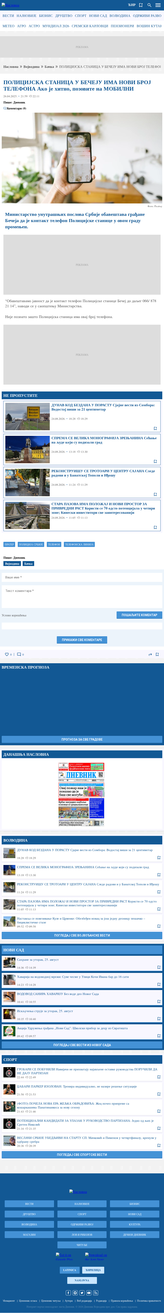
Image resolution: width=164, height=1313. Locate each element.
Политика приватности (149, 1300)
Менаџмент (9, 1300)
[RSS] (95, 1292)
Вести (8, 15)
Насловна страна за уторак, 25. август (82, 794)
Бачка (49, 66)
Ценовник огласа (28, 1300)
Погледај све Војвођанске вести (82, 935)
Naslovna (82, 1280)
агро (21, 26)
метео (9, 26)
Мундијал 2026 (55, 26)
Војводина (120, 15)
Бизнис (46, 15)
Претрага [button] (149, 5)
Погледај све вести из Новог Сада (82, 1045)
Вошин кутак (150, 26)
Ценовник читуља (50, 1300)
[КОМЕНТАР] (19, 654)
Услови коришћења (14, 615)
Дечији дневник (134, 1234)
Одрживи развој (148, 15)
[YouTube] (88, 1292)
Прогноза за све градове (82, 739)
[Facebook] (68, 1292)
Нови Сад (98, 15)
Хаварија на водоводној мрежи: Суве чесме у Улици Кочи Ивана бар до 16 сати (82, 980)
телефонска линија (79, 544)
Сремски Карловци (90, 26)
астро (34, 26)
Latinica (69, 1270)
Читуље (82, 1245)
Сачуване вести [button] (141, 5)
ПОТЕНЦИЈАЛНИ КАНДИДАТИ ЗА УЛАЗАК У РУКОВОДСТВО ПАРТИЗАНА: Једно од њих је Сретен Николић (82, 1124)
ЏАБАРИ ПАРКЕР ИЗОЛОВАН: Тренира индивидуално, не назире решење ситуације (82, 1090)
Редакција (101, 1300)
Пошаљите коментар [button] (139, 615)
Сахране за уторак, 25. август (82, 963)
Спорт (80, 15)
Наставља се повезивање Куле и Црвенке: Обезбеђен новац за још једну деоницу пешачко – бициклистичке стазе (82, 922)
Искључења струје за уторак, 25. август (82, 1014)
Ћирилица (93, 1270)
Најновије (27, 15)
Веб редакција (84, 1300)
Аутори (69, 1300)
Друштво (63, 15)
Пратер (9, 544)
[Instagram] (75, 1292)
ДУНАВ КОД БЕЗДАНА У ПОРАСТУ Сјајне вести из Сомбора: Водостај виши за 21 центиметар (82, 416)
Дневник (19, 102)
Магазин (29, 1234)
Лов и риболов (82, 1234)
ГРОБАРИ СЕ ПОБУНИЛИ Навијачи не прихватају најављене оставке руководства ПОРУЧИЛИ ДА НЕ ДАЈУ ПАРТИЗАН (82, 1072)
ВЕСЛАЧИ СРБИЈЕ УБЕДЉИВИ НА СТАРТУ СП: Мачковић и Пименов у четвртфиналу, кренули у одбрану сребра (82, 1141)
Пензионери (122, 26)
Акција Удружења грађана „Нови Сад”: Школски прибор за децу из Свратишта (82, 1031)
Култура (135, 1224)
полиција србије (31, 544)
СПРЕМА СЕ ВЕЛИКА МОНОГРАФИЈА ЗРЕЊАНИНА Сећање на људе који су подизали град (82, 449)
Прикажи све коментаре (82, 640)
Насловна (10, 66)
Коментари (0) (16, 108)
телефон (54, 544)
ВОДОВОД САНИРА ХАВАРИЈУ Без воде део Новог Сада (82, 997)
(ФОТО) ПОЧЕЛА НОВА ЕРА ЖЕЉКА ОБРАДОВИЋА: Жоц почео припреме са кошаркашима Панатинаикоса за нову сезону (82, 1107)
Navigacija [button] (158, 5)
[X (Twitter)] (82, 1292)
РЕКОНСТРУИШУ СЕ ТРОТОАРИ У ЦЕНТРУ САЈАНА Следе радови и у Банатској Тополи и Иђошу (82, 482)
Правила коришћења (122, 1300)
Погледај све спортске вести (82, 1154)
